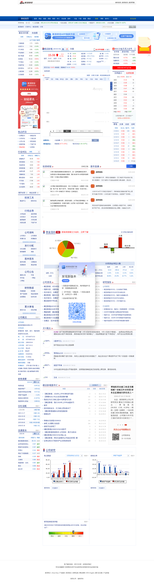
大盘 (75, 18)
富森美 (57, 144)
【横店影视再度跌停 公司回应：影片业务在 (60, 432)
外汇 (58, 18)
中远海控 (21, 52)
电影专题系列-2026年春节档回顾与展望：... (118, 321)
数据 (89, 18)
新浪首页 (125, 2)
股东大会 (23, 310)
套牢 (45, 405)
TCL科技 (21, 49)
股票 (35, 18)
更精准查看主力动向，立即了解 (74, 232)
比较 (95, 140)
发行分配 (29, 245)
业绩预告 (23, 297)
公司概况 (22, 317)
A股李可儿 (58, 337)
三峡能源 (21, 43)
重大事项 (29, 306)
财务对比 (34, 201)
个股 (80, 18)
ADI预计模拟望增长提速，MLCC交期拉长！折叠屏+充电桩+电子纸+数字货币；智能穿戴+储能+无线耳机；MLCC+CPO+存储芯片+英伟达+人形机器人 (69, 188)
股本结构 (23, 262)
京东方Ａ (21, 46)
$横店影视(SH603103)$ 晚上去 (55, 435)
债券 (68, 18)
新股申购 (22, 144)
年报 (32, 275)
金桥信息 (22, 171)
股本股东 (29, 258)
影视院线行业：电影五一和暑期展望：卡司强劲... (119, 309)
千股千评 (33, 144)
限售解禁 (23, 252)
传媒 (33, 368)
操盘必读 (33, 135)
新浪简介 (48, 573)
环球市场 (21, 23)
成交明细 (34, 214)
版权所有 (80, 578)
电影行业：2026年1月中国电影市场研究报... (118, 318)
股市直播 (94, 166)
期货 (53, 18)
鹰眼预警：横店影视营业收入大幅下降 (58, 312)
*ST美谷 (21, 62)
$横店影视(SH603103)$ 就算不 (55, 429)
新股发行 (34, 249)
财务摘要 (22, 379)
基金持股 (34, 265)
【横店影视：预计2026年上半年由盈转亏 (59, 402)
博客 (101, 18)
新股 (84, 18)
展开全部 (21, 193)
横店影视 (35, 27)
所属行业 (23, 238)
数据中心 (23, 201)
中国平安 (21, 65)
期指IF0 (92, 23)
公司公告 (22, 141)
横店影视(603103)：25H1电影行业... (115, 301)
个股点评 (33, 138)
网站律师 (82, 573)
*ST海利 (22, 184)
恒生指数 (111, 23)
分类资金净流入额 (113, 264)
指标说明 (130, 232)
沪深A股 (34, 365)
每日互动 (75, 144)
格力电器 (21, 56)
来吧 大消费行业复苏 (52, 423)
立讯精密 (21, 74)
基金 (40, 18)
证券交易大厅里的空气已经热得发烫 (57, 441)
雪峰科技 (22, 174)
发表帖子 (95, 385)
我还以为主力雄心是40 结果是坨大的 (57, 399)
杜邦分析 (34, 297)
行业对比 (22, 152)
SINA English (90, 573)
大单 (121, 124)
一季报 (33, 278)
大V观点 (47, 328)
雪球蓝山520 (58, 349)
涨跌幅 (36, 37)
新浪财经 (21, 27)
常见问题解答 (60, 567)
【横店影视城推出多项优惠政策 (55, 411)
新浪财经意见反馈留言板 (90, 567)
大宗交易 (34, 220)
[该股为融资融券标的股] (63, 49)
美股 (49, 18)
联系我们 (69, 573)
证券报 (32, 147)
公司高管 (34, 236)
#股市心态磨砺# (60, 376)
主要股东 (34, 262)
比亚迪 (20, 59)
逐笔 (115, 124)
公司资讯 (47, 282)
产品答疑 (106, 573)
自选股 (115, 18)
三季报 (22, 281)
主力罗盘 (124, 232)
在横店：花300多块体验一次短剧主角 (58, 321)
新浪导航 (132, 2)
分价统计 (23, 217)
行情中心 (28, 27)
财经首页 (118, 2)
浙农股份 (22, 162)
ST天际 (21, 180)
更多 (97, 282)
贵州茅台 (21, 68)
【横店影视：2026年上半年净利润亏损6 (58, 394)
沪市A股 (29, 365)
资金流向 (50, 232)
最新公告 (23, 275)
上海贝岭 (21, 71)
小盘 (27, 371)
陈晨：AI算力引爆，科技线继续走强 (98, 75)
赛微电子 (64, 67)
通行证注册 (98, 573)
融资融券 (23, 220)
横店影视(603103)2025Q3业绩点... (114, 298)
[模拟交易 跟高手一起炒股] (67, 49)
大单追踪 (23, 214)
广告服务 (62, 573)
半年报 (22, 278)
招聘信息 (75, 573)
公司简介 (23, 236)
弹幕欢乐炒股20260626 (52, 421)
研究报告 (107, 282)
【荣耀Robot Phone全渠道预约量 (56, 397)
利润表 (33, 291)
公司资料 (29, 232)
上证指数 (36, 23)
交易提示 (22, 135)
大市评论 (22, 138)
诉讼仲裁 (34, 310)
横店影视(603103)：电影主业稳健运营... (116, 295)
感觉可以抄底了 (50, 426)
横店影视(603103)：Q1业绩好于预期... (116, 289)
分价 (127, 124)
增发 (32, 252)
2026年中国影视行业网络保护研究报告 (116, 312)
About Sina (55, 573)
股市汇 (107, 18)
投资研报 (47, 166)
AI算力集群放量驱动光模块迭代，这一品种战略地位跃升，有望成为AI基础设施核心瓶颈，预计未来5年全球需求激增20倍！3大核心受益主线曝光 (69, 174)
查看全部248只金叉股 (124, 68)
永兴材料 (22, 187)
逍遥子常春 (58, 361)
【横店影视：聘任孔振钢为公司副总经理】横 (61, 438)
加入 (108, 49)
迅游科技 (22, 165)
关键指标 (23, 291)
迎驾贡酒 (22, 168)
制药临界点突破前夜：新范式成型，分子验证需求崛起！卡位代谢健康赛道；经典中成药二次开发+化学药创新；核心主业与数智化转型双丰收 (69, 203)
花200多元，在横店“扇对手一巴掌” (57, 292)
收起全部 (32, 193)
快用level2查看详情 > (124, 118)
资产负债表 (23, 294)
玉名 (55, 373)
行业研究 (106, 306)
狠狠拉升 (47, 414)
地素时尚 (116, 60)
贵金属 (63, 18)
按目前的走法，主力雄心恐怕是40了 (57, 408)
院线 (24, 371)
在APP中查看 (100, 49)
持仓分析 (34, 217)
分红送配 (23, 249)
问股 (72, 49)
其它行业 (47, 67)
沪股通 (25, 368)
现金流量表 (34, 294)
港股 (44, 18)
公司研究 (106, 286)
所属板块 (34, 238)
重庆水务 (116, 58)
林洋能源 (116, 63)
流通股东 (23, 265)
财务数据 (29, 288)
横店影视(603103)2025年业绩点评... (115, 292)
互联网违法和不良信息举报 (73, 567)
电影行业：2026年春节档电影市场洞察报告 (117, 315)
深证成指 (64, 23)
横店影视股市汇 (50, 385)
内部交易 (23, 222)
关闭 (149, 55)
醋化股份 (22, 177)
